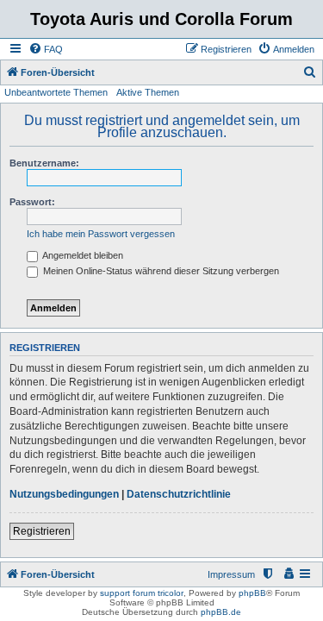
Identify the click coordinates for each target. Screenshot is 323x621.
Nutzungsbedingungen (64, 494)
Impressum (231, 574)
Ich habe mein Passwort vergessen (101, 234)
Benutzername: (44, 163)
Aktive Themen (147, 92)
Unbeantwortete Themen (56, 92)
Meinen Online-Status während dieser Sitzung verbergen (159, 271)
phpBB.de (221, 612)
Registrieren (42, 531)
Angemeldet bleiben (81, 255)
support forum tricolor (141, 593)
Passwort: (32, 202)
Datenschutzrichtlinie (179, 494)
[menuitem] (45, 49)
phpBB (252, 593)
